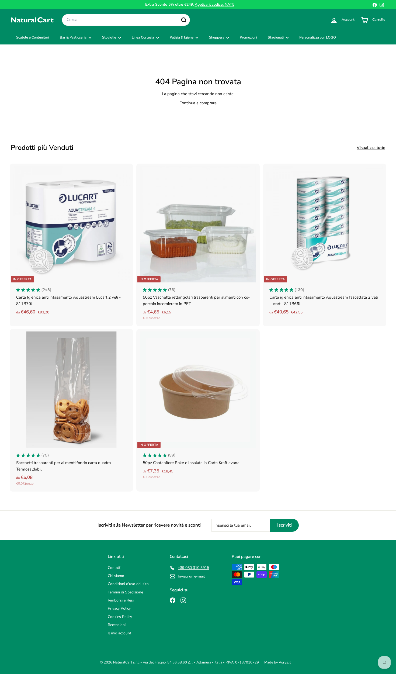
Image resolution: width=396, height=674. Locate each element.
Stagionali (276, 37)
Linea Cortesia (143, 37)
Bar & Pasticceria (73, 37)
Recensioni (117, 624)
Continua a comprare (198, 103)
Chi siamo (116, 575)
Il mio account (119, 633)
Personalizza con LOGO (317, 37)
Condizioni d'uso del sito (128, 583)
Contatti (114, 567)
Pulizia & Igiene (182, 37)
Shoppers (217, 37)
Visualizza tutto (371, 147)
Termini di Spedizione (125, 592)
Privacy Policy (119, 608)
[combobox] (126, 20)
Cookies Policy (120, 616)
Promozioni (248, 37)
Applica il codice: (214, 4)
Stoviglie (109, 37)
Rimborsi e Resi (121, 600)
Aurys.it (285, 662)
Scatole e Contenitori (32, 37)
